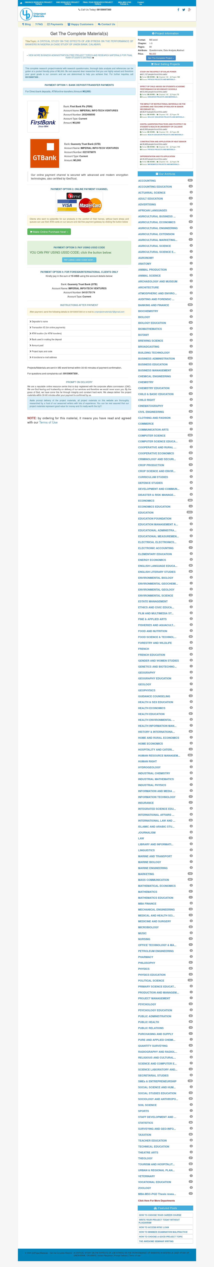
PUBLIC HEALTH (148, 1022)
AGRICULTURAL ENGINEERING (158, 228)
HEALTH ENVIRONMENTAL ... (156, 720)
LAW (141, 838)
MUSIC (142, 933)
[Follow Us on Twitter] (184, 9)
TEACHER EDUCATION (152, 1140)
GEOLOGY (144, 684)
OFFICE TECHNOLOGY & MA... (157, 945)
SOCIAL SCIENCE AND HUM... (157, 1087)
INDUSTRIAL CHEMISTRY (154, 773)
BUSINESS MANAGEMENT (154, 370)
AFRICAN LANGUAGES (152, 210)
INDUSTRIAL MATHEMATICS (156, 779)
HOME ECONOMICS (150, 743)
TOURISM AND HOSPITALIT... (156, 1164)
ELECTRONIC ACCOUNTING (156, 548)
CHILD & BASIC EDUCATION (156, 394)
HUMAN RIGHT (147, 761)
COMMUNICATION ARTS (153, 429)
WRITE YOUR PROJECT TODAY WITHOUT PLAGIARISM (159, 1221)
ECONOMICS (146, 500)
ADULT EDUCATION (150, 198)
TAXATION (144, 1135)
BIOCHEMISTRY (148, 311)
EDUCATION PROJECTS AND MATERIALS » (163, 97)
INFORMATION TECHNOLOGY (156, 797)
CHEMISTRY (145, 382)
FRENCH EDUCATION (151, 655)
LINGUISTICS (146, 850)
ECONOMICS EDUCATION (154, 506)
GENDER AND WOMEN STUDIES (158, 660)
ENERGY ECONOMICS (152, 560)
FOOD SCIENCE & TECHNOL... (157, 637)
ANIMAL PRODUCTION (152, 269)
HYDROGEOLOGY (149, 767)
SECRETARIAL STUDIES (153, 1075)
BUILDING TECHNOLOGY (154, 352)
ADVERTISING (147, 204)
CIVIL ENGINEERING (151, 412)
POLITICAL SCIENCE (151, 980)
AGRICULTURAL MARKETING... (157, 240)
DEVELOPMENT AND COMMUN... (158, 489)
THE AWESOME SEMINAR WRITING (156, 1241)
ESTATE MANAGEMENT (153, 601)
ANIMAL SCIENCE (149, 275)
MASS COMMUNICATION (153, 880)
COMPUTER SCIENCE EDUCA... (158, 441)
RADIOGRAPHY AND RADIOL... (157, 1052)
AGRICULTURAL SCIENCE (154, 246)
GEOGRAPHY (146, 672)
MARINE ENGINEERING (153, 868)
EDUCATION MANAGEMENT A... (158, 524)
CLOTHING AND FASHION (154, 418)
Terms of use (134, 1255)
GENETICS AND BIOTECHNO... (157, 666)
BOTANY (143, 335)
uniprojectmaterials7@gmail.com (109, 311)
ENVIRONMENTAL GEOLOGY (156, 589)
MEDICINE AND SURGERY (154, 921)
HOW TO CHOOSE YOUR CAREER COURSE (160, 1215)
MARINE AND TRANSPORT (155, 856)
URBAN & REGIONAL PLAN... (156, 1170)
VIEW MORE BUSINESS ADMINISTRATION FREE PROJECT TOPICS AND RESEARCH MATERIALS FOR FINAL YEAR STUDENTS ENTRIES (80, 56)
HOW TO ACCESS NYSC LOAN (154, 1227)
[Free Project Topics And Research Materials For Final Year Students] (21, 3)
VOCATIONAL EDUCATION (154, 1182)
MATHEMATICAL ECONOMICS (157, 886)
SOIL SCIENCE (147, 1105)
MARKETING (146, 874)
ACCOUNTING (147, 181)
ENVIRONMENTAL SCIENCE (155, 595)
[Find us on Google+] (189, 9)
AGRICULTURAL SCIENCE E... (157, 252)
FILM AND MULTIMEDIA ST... (156, 613)
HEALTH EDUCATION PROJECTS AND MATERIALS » (166, 135)
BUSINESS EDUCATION (153, 364)
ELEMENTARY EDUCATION (155, 554)
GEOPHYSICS (146, 690)
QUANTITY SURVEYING (153, 1046)
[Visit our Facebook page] (178, 9)
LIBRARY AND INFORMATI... (155, 844)
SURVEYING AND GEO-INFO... (157, 1129)
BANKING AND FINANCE (153, 305)
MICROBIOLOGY (148, 927)
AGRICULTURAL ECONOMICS (156, 222)
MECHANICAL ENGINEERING (156, 909)
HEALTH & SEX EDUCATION (155, 702)
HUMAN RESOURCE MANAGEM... (159, 755)
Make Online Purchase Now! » (50, 231)
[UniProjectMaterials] (48, 14)
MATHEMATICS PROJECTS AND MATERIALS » (164, 164)
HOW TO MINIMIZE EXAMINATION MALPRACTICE (163, 1231)
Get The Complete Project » (161, 57)
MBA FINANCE (147, 903)
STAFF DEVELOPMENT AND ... (157, 1117)
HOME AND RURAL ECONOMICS (158, 738)
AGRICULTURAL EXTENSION (156, 234)
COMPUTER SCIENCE (152, 435)
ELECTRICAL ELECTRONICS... (157, 542)
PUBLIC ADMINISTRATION (154, 1016)
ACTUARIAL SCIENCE (152, 192)
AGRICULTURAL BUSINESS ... (157, 216)
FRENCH (143, 649)
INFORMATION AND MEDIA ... (156, 791)
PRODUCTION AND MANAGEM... (158, 992)
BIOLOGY (144, 317)
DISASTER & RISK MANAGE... (156, 495)
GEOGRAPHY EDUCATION (154, 678)
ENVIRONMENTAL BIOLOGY (155, 578)
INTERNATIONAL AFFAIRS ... (156, 815)
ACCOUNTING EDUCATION (155, 187)
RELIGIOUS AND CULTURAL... (157, 1057)
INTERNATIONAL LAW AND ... (156, 820)
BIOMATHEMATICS (150, 329)
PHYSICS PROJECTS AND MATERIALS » (162, 79)
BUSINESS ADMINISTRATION (156, 358)
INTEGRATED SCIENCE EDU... (157, 809)
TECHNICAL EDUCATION (153, 1146)
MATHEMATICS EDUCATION (155, 898)
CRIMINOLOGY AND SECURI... (157, 459)
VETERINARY (146, 1176)
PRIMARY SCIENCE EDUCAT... (157, 986)
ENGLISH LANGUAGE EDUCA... (157, 566)
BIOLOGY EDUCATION (152, 323)
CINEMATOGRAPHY (150, 406)
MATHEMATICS (147, 892)
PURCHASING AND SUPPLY (155, 1034)
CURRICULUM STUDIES (153, 477)
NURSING (144, 939)
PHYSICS (144, 969)
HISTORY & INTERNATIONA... (156, 732)
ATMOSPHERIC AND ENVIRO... (157, 293)
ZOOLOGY (144, 1188)
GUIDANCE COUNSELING (154, 696)
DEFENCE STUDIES (150, 483)
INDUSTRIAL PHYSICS (152, 785)
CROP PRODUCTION (151, 465)
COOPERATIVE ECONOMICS (156, 453)
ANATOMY (144, 264)
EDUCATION (145, 512)
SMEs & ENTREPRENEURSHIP (157, 1081)
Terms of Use (48, 422)
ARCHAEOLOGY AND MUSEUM (157, 281)
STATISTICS (145, 1123)
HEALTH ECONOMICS (151, 708)
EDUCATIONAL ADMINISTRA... (157, 530)
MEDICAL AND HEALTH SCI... (156, 915)
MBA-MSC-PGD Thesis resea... (157, 1194)
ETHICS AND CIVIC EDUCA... (156, 607)
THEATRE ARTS (148, 1152)
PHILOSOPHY (146, 963)
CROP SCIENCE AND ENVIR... (156, 471)
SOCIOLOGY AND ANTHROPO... (158, 1099)
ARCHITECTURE (148, 287)
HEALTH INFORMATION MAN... (157, 726)
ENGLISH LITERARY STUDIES (157, 572)
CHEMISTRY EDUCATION (153, 388)
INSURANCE (146, 803)
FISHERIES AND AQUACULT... (156, 625)
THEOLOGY (145, 1158)
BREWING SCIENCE (150, 341)
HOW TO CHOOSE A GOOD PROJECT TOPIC (161, 1236)
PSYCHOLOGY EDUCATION (155, 1010)
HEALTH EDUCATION (151, 714)
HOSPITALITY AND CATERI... (156, 749)
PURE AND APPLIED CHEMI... (156, 1040)
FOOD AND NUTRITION (152, 631)
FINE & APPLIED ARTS (152, 619)
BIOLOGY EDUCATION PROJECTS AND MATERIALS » (166, 117)
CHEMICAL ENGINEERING (154, 376)
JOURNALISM (146, 832)
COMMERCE (146, 423)
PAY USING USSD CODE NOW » (79, 259)
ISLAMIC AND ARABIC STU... (156, 826)
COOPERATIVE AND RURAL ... (157, 447)
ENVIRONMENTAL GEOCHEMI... (158, 583)
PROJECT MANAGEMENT (154, 998)
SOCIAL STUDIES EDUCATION (157, 1093)
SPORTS (143, 1111)
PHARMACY (145, 957)
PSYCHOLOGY (147, 1004)
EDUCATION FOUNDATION (154, 518)
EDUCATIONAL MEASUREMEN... (158, 536)
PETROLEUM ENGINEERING (156, 951)
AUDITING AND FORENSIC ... (156, 299)
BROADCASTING (148, 346)
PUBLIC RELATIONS (151, 1028)
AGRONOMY (146, 258)
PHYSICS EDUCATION (152, 975)
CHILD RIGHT (146, 400)
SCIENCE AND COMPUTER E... (157, 1063)
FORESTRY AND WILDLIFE (155, 643)
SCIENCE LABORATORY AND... (157, 1069)
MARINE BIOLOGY (149, 862)
